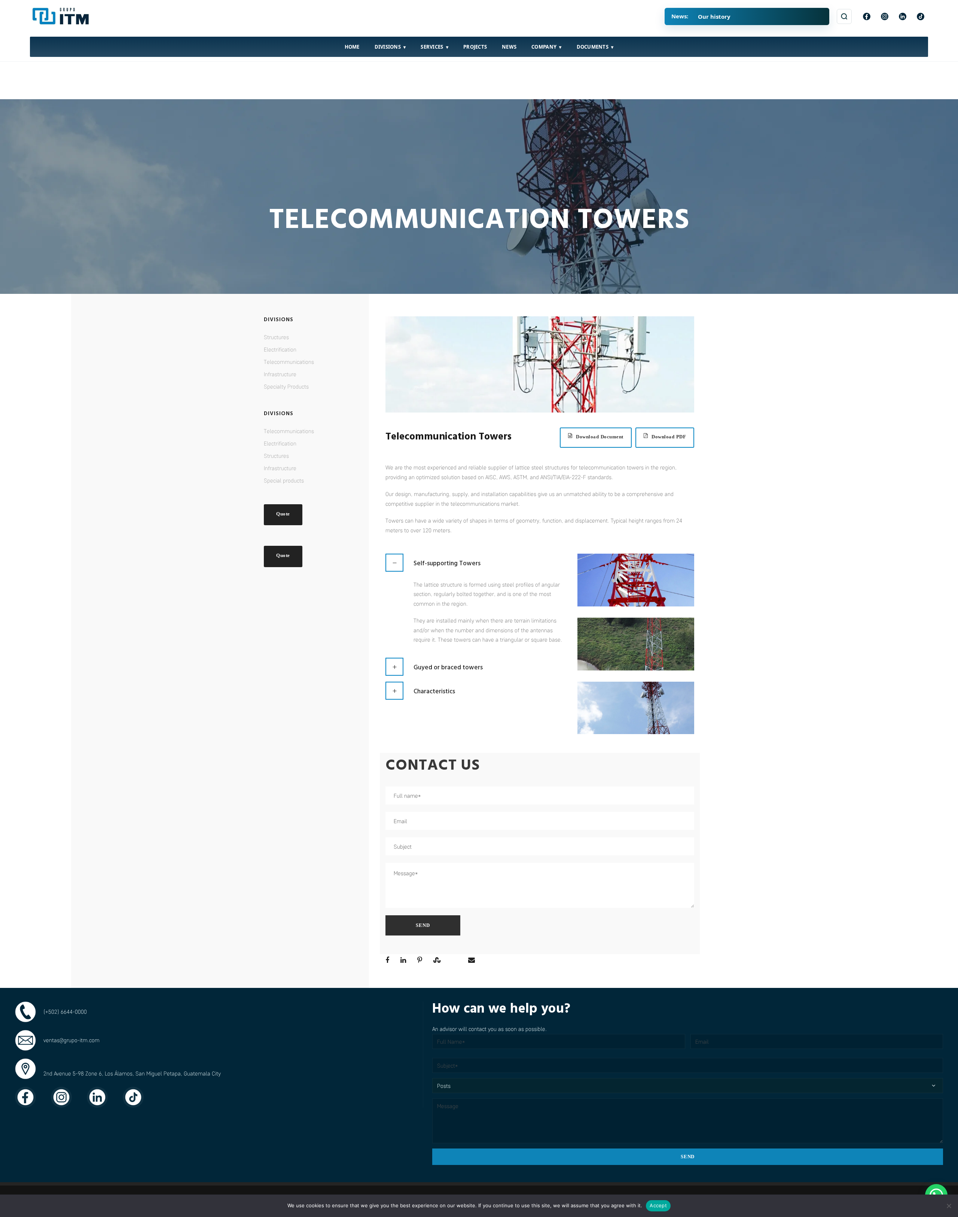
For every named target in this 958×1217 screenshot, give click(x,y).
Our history (714, 16)
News (509, 46)
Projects (475, 46)
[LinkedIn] (902, 16)
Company (543, 46)
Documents (592, 46)
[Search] (844, 16)
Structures (276, 337)
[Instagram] (884, 16)
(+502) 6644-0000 (65, 1011)
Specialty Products (286, 386)
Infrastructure (280, 374)
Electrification (280, 349)
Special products (284, 480)
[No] (948, 1206)
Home (352, 46)
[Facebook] (866, 16)
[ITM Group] (61, 16)
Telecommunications (289, 361)
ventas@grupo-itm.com (71, 1040)
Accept (658, 1205)
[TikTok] (920, 16)
